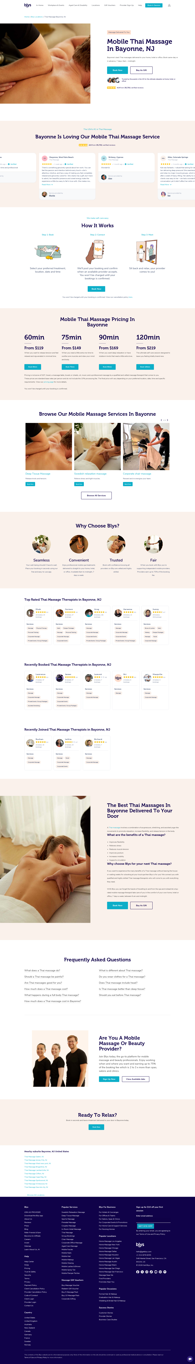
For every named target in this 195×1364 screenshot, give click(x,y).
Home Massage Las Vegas (109, 1258)
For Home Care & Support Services (113, 1226)
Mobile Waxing (68, 1263)
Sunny (156, 609)
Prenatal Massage (69, 1222)
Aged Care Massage (70, 1246)
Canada (27, 1331)
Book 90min (107, 367)
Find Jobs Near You (106, 1282)
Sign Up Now (109, 1079)
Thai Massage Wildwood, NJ (35, 1184)
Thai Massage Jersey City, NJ (35, 1160)
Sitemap (27, 1246)
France (27, 1338)
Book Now (117, 70)
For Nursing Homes (107, 1229)
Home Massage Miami (108, 1265)
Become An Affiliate (32, 1236)
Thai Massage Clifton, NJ (34, 1173)
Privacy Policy (159, 1234)
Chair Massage (67, 1239)
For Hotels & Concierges (108, 1212)
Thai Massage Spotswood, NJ (36, 1180)
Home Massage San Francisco (111, 1272)
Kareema (127, 609)
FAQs (26, 1265)
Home (26, 17)
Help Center (29, 1261)
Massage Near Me (106, 1275)
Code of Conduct (31, 1295)
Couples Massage (69, 1226)
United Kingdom (30, 1321)
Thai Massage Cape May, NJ (35, 1177)
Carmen (69, 609)
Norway (27, 1345)
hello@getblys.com (143, 1251)
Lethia (68, 739)
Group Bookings (68, 1236)
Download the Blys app (33, 1215)
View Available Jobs (135, 1079)
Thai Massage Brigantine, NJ (35, 1167)
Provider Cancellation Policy (35, 1292)
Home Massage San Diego (109, 1268)
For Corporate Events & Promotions (113, 1222)
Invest (26, 1242)
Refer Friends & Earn (32, 1232)
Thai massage (114, 827)
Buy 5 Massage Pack (70, 1292)
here (130, 297)
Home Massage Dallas (108, 1251)
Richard (98, 739)
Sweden (27, 1341)
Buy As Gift (141, 70)
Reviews (27, 1222)
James (68, 674)
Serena (171, 184)
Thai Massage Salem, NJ (34, 1156)
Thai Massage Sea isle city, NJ (36, 1187)
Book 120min (145, 367)
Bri (125, 674)
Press (26, 1226)
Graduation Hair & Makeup (109, 1297)
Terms (26, 1278)
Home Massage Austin (108, 1261)
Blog (26, 1229)
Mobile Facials (67, 1249)
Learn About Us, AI (32, 1249)
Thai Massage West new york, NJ (37, 1163)
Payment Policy (30, 1285)
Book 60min (32, 367)
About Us (28, 1219)
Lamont (98, 674)
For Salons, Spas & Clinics (109, 1219)
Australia (28, 1324)
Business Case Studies (108, 1319)
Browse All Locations (35, 1195)
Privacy (27, 1282)
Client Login (29, 1299)
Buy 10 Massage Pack (70, 1295)
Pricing (27, 1268)
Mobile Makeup (68, 1259)
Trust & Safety (30, 1272)
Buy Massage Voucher (70, 1285)
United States (29, 1317)
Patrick (111, 184)
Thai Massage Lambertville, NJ (36, 1170)
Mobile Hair (66, 1256)
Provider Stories (105, 1316)
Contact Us (28, 1305)
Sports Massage (68, 1219)
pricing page (48, 382)
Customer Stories (106, 1313)
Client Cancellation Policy (34, 1288)
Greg (96, 609)
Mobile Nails (66, 1253)
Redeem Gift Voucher (70, 1288)
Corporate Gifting (68, 1299)
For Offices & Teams (107, 1215)
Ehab (38, 609)
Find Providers (105, 1278)
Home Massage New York (109, 1244)
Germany (28, 1334)
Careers (27, 1239)
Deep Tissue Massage (70, 1215)
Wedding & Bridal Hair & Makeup (112, 1301)
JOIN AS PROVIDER (32, 1212)
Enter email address (144, 1216)
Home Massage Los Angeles (110, 1241)
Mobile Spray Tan (68, 1270)
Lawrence (40, 674)
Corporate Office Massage (72, 1242)
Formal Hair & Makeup (108, 1294)
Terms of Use (144, 1234)
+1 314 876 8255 (143, 1255)
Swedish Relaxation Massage (73, 1212)
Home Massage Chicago (108, 1248)
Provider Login (30, 1302)
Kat (50, 196)
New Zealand (29, 1328)
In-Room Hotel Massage (71, 1229)
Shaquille (157, 674)
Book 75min (70, 367)
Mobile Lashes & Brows (71, 1266)
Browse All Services (96, 495)
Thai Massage (67, 1232)
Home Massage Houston (109, 1255)
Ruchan (39, 739)
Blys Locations (37, 17)
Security (27, 1275)
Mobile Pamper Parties (71, 1273)
